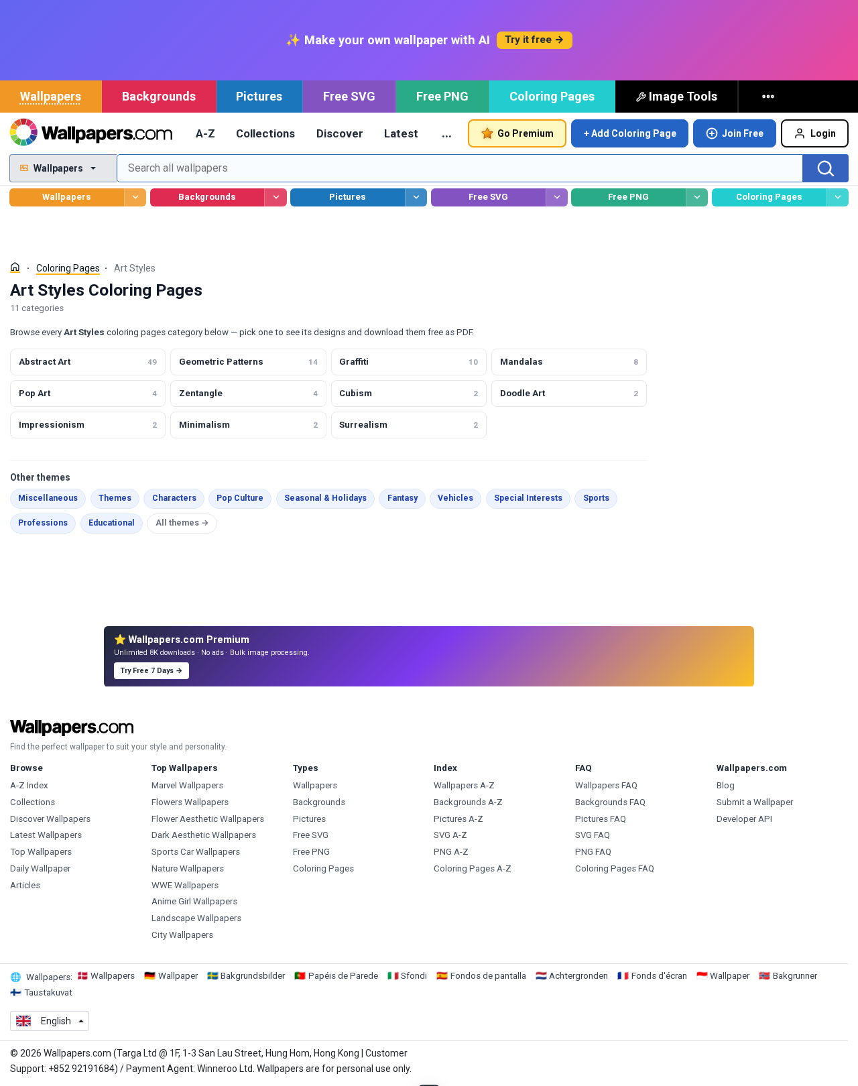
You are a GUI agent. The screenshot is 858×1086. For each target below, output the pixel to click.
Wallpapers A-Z (464, 785)
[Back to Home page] (90, 133)
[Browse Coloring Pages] (837, 197)
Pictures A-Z (458, 819)
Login (823, 133)
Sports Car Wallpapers (195, 852)
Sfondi (414, 976)
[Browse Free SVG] (557, 197)
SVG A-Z (450, 835)
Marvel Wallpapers (187, 785)
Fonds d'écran (659, 976)
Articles (25, 885)
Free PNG (442, 96)
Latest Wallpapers (46, 835)
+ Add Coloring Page (630, 133)
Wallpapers (50, 96)
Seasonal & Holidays (325, 498)
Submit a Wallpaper (755, 802)
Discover (339, 133)
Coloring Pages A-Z (472, 868)
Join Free (742, 133)
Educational (111, 523)
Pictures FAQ (600, 819)
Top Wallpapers (41, 852)
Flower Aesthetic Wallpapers (207, 819)
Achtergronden (578, 976)
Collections (265, 133)
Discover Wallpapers (50, 819)
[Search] (826, 168)
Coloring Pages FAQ (614, 868)
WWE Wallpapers (185, 885)
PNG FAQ (593, 852)
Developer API (744, 819)
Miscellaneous (48, 498)
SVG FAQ (592, 835)
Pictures (259, 96)
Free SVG (349, 96)
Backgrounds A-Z (468, 802)
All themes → (182, 523)
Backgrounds (159, 96)
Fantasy (402, 498)
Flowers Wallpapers (190, 802)
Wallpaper (178, 976)
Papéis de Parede (343, 976)
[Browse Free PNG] (697, 197)
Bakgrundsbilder (253, 976)
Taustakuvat (48, 992)
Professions (43, 523)
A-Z (205, 133)
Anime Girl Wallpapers (194, 901)
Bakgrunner (795, 976)
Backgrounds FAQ (610, 802)
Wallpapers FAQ (606, 785)
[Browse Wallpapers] (135, 197)
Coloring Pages (552, 96)
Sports (596, 498)
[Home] (15, 267)
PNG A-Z (451, 852)
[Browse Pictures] (416, 197)
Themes (115, 498)
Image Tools (683, 96)
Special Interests (528, 498)
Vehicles (455, 498)
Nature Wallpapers (187, 868)
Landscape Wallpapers (196, 918)
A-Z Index (29, 785)
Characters (174, 498)
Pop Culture (240, 498)
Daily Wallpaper (40, 868)
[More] (769, 96)
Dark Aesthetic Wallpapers (203, 835)
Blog (726, 785)
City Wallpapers (182, 935)
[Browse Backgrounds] (275, 197)
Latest (401, 133)
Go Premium (525, 133)
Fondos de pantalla (488, 976)
